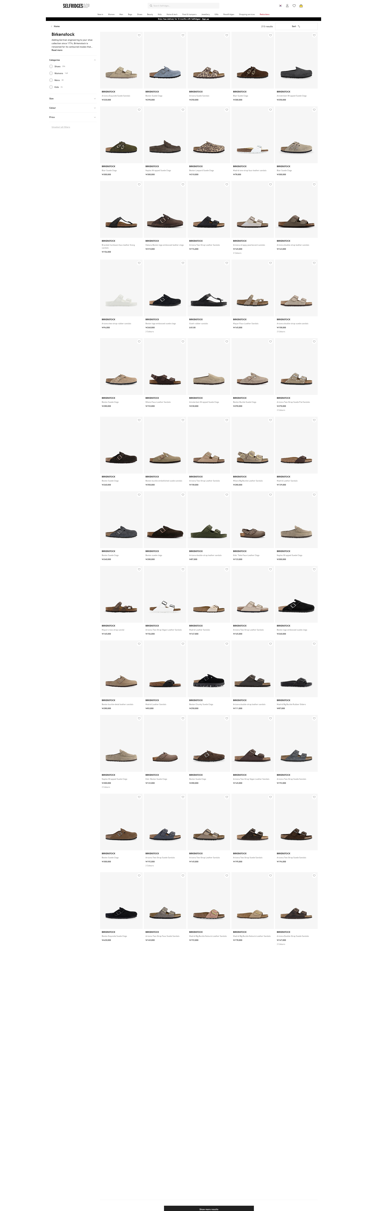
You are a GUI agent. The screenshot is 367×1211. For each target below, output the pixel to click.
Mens (59, 80)
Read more (57, 50)
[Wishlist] (294, 6)
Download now (200, 19)
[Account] (287, 6)
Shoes (59, 66)
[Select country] (280, 6)
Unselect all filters (61, 127)
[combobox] (185, 5)
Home (57, 26)
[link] (121, 95)
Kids (58, 87)
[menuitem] (100, 14)
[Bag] (301, 6)
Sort (294, 26)
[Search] (151, 6)
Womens (61, 73)
